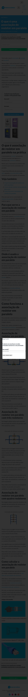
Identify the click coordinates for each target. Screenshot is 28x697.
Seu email (5, 349)
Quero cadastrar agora (7, 355)
